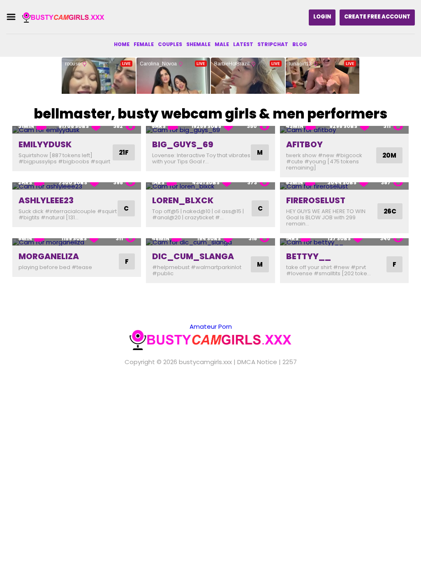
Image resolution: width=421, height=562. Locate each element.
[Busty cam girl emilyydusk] (76, 130)
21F (124, 152)
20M (389, 155)
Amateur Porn (211, 326)
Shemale (198, 44)
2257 (289, 362)
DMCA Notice (257, 362)
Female (144, 44)
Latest (243, 44)
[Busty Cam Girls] (63, 17)
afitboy (304, 144)
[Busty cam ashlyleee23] (76, 186)
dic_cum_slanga (193, 256)
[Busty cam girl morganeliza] (76, 242)
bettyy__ (308, 256)
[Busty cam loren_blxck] (210, 186)
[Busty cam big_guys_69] (210, 130)
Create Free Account (377, 17)
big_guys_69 (182, 144)
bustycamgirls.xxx (205, 362)
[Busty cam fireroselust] (344, 186)
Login (322, 17)
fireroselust (315, 200)
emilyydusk (45, 144)
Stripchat (272, 44)
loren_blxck (182, 200)
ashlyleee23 (46, 200)
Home (122, 44)
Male (222, 44)
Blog (299, 44)
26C (390, 211)
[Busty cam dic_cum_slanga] (210, 242)
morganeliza (49, 256)
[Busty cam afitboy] (344, 130)
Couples (170, 44)
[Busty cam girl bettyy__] (344, 242)
